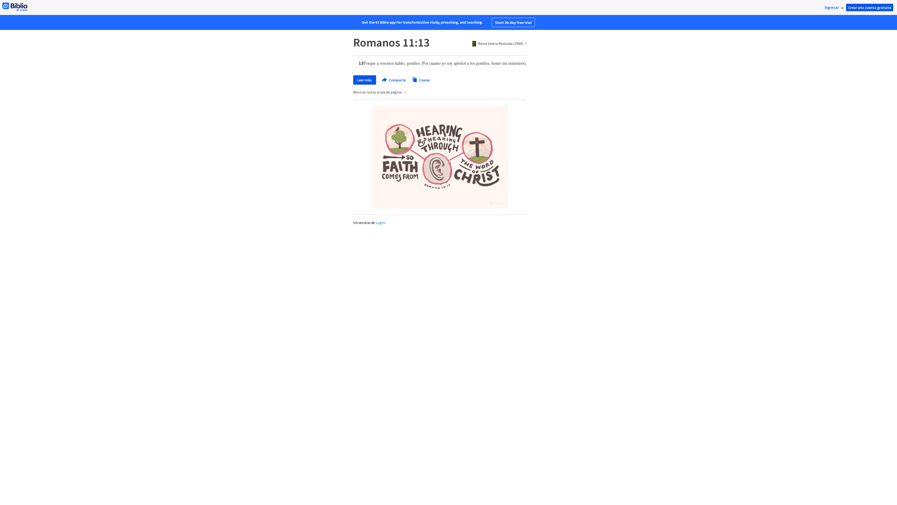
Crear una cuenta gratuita (869, 7)
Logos (380, 222)
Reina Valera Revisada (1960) (500, 44)
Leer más (364, 80)
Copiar (424, 80)
